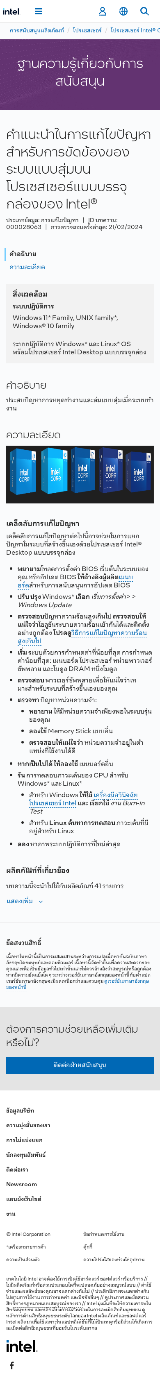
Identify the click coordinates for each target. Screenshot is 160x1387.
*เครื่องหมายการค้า (26, 1247)
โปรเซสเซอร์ (87, 31)
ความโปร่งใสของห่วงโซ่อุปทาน (114, 1260)
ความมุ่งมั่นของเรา (28, 1126)
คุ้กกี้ (87, 1247)
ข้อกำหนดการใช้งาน (104, 1234)
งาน (11, 1214)
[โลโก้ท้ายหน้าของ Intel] (22, 1346)
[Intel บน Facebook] (12, 1365)
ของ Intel (87, 1316)
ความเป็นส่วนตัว (23, 1260)
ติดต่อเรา (17, 1170)
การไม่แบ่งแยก (24, 1140)
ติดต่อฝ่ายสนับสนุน (80, 1065)
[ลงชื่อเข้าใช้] (102, 11)
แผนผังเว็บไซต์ (23, 1199)
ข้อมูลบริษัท (20, 1111)
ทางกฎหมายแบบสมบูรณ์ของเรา (48, 1303)
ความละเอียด (27, 267)
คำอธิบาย (23, 254)
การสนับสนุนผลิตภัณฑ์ (37, 31)
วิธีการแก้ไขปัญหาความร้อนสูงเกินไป (82, 637)
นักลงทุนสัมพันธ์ (26, 1155)
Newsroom (21, 1185)
